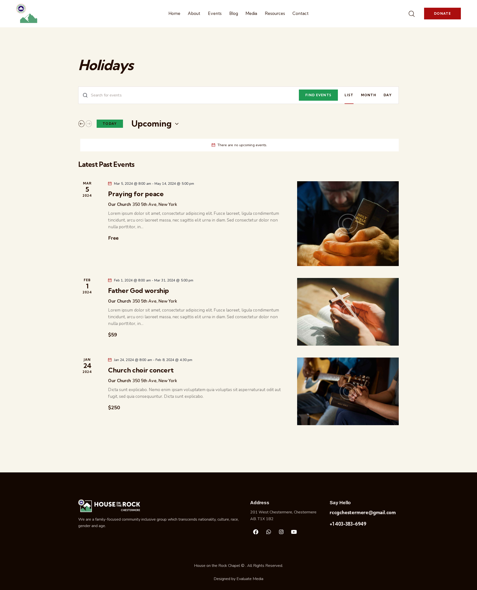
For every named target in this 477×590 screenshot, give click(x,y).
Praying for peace (135, 194)
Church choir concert (140, 370)
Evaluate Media (250, 579)
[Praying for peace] (348, 223)
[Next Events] (89, 124)
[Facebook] (256, 532)
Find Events (318, 95)
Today (110, 124)
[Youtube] (294, 532)
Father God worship (138, 291)
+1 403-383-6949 (348, 524)
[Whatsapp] (268, 532)
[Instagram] (281, 532)
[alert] (239, 145)
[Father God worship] (348, 312)
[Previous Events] (81, 124)
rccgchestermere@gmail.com (363, 512)
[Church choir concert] (348, 391)
